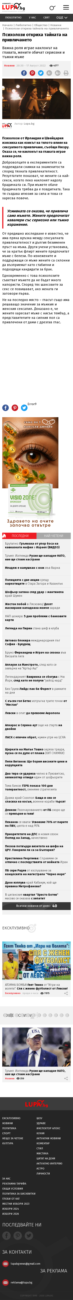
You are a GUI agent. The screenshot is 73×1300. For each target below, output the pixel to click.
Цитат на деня (45, 1158)
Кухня (40, 1133)
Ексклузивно (13, 993)
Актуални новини (48, 1138)
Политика (9, 1128)
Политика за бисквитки (19, 1193)
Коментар (43, 1143)
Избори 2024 (10, 1208)
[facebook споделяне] (24, 73)
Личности (43, 1173)
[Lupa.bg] (7, 126)
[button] (5, 1015)
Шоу (39, 1118)
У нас (32, 17)
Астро (40, 1168)
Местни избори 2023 (15, 1203)
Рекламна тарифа (14, 1183)
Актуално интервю (49, 1163)
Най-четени (53, 536)
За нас (6, 1178)
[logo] (13, 7)
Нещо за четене (12, 1138)
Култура (7, 1143)
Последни (20, 536)
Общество (41, 25)
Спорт (6, 1133)
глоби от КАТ (11, 1198)
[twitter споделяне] (41, 73)
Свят (46, 17)
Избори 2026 (10, 1213)
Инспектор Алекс (48, 1128)
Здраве (41, 1123)
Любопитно (13, 17)
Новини (55, 25)
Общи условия (12, 1188)
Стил (39, 1148)
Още (59, 18)
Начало (7, 25)
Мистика (42, 1153)
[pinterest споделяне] (32, 73)
